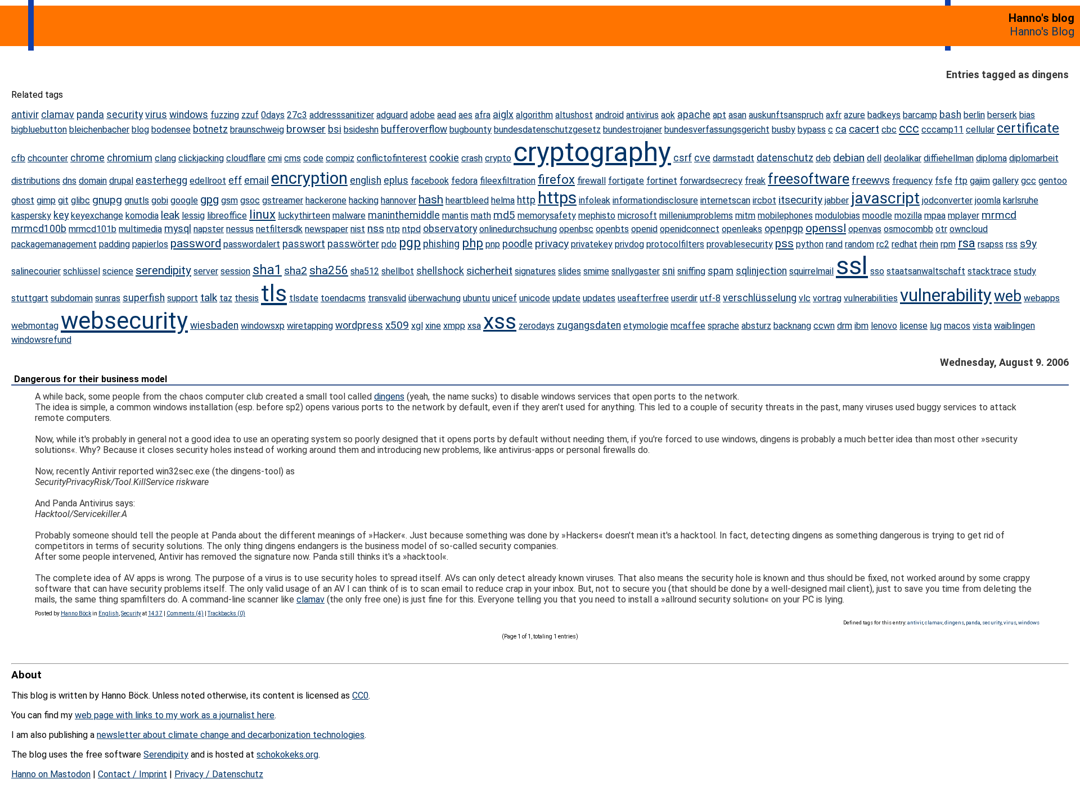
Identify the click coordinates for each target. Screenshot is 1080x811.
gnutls (136, 200)
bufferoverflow (414, 129)
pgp (410, 243)
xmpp (454, 325)
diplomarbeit (1034, 158)
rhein (929, 244)
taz (225, 298)
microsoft (637, 215)
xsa (474, 325)
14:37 (155, 613)
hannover (398, 200)
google (184, 200)
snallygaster (635, 271)
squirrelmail (811, 271)
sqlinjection (761, 271)
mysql (177, 228)
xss (499, 321)
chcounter (48, 158)
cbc (889, 129)
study (1025, 271)
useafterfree (643, 298)
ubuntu (476, 298)
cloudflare (246, 158)
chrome (87, 158)
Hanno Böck (76, 613)
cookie (444, 158)
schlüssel (81, 271)
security (124, 114)
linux (262, 214)
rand (834, 244)
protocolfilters (675, 244)
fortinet (661, 180)
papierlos (150, 244)
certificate (1028, 128)
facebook (430, 180)
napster (209, 229)
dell (874, 158)
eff (235, 180)
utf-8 (710, 298)
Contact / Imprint (132, 774)
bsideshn (361, 129)
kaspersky (31, 215)
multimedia (140, 229)
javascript (885, 198)
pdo (389, 244)
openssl (826, 228)
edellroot (208, 180)
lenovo (884, 325)
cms (292, 158)
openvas (864, 229)
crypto (498, 158)
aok (668, 115)
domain (93, 180)
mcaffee (687, 325)
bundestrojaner (632, 129)
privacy (552, 243)
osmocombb (908, 229)
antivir (25, 114)
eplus (396, 180)
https (557, 197)
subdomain (72, 298)
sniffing (691, 271)
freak (755, 180)
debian (849, 157)
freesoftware (808, 179)
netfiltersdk (279, 229)
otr (941, 229)
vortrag (827, 298)
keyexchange (97, 215)
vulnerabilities (871, 298)
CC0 (360, 695)
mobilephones (785, 215)
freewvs (871, 180)
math (481, 215)
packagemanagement (54, 244)
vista (982, 325)
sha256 (328, 270)
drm (844, 325)
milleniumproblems (696, 215)
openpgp (783, 228)
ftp (961, 180)
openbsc (576, 229)
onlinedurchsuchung (518, 229)
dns (69, 180)
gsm (229, 200)
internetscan (725, 200)
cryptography (592, 152)
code (313, 158)
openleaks (742, 229)
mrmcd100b (38, 228)
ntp (393, 229)
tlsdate (303, 298)
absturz (756, 325)
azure (854, 115)
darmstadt (733, 158)
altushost (574, 115)
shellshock (440, 271)
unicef (504, 298)
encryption (309, 178)
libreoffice (227, 215)
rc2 (882, 244)
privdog (629, 244)
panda (90, 114)
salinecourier (36, 271)
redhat (904, 244)
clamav (57, 114)
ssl (852, 265)
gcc (1028, 180)
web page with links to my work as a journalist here (174, 715)
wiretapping (310, 325)
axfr (834, 115)
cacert (864, 129)
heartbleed (467, 200)
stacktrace (989, 271)
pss (784, 243)
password (195, 243)
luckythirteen (304, 215)
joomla (988, 200)
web (1008, 296)
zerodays (537, 325)
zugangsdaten (589, 325)
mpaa (935, 215)
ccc (909, 128)
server (206, 271)
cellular (980, 129)
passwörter (353, 244)
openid (644, 229)
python (810, 244)
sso (877, 271)
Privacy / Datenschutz (218, 774)
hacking (364, 200)
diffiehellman (949, 158)
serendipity (163, 270)
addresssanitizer (341, 115)
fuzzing (224, 115)
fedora (464, 180)
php (472, 243)
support (182, 298)
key (61, 215)
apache (693, 114)
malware (349, 215)
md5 (504, 215)
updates (599, 298)
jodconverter (947, 200)
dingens (389, 396)
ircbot (764, 200)
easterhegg (161, 180)
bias (1027, 115)
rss (1012, 244)
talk (208, 297)
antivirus (642, 115)
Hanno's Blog (1042, 31)
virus (156, 114)
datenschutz (785, 158)
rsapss (991, 244)
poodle (517, 244)
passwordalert (251, 244)
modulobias (837, 215)
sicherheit (489, 270)
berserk (1002, 115)
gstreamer (282, 200)
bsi (334, 129)
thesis (247, 298)
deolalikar (902, 158)
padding (114, 244)
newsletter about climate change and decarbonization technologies (230, 735)
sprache (723, 325)
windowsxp (263, 325)
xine (433, 325)
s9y (1028, 243)
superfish (144, 297)
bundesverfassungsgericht (717, 129)
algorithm (534, 115)
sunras (107, 298)
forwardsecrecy (711, 180)
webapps (1042, 298)
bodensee (171, 129)
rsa (966, 243)
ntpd (411, 229)
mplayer (963, 215)
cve (702, 158)
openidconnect (689, 229)
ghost (22, 200)
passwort (303, 244)
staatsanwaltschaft (925, 271)
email (256, 180)
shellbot (397, 271)
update (566, 298)
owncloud (969, 229)
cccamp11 (942, 129)
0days (273, 115)
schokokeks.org (287, 754)
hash (430, 199)
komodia (142, 215)
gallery (1005, 180)
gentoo (1052, 180)
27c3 (297, 115)
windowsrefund (41, 339)
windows (188, 114)
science (117, 271)
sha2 (295, 270)
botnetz (210, 129)
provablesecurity (739, 244)
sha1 (267, 270)
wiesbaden (214, 325)
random (859, 244)
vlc (805, 298)
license (913, 325)
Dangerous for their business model (90, 379)
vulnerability (946, 295)
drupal (121, 180)
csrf (682, 158)
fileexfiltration (508, 180)
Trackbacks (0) (226, 613)
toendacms (343, 298)
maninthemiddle (404, 215)
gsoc (250, 200)
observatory (450, 228)
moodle (877, 215)
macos (957, 325)
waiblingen (1014, 325)
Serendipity (165, 754)
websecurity (124, 320)
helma (503, 200)
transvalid (387, 298)
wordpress (359, 325)
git (63, 200)
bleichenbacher (99, 129)
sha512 (364, 271)
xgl (417, 325)
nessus (240, 229)
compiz (340, 158)
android (609, 115)
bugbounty (470, 129)
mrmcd (999, 215)
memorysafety (547, 215)
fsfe (943, 180)
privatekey (592, 244)
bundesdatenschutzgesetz (547, 129)
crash (472, 158)
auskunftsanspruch (786, 115)
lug (936, 325)
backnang (792, 325)
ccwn (824, 325)
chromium (129, 158)
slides (569, 271)
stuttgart (29, 298)
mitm (745, 215)
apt (719, 115)
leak (170, 215)
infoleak (594, 200)
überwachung (434, 298)
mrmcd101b (92, 229)
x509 (397, 325)
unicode (534, 298)
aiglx (503, 114)
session (235, 271)
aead (446, 115)
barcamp (920, 115)
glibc (80, 200)
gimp (46, 200)
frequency (912, 180)
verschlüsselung (759, 297)
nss (375, 228)
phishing (441, 244)
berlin (974, 115)
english (365, 180)
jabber (837, 200)
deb (823, 158)
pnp (492, 244)
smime (596, 271)
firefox (556, 180)
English (108, 613)
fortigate (626, 180)
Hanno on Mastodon (51, 774)
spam (721, 271)
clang (165, 158)
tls (274, 293)
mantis (455, 215)
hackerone (325, 200)
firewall (591, 180)
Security (131, 613)
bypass (812, 129)
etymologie (645, 325)
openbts (612, 229)
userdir (684, 298)
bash (950, 114)
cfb (18, 158)
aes (465, 115)
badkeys (884, 115)
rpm (948, 244)
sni (668, 271)
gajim (980, 180)
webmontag (34, 325)
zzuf (250, 115)
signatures (535, 271)
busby (783, 129)
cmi (275, 158)
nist (357, 229)
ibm (861, 325)
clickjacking (201, 158)
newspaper (326, 229)
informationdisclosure (655, 200)
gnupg (107, 199)
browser (306, 129)
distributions (35, 180)
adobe (422, 115)
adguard (392, 115)
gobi (159, 200)
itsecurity (800, 199)
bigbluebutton (39, 129)
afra (482, 115)
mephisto (596, 215)
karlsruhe (1020, 200)
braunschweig (257, 129)
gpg (209, 199)
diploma (991, 158)
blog (140, 129)
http (526, 200)
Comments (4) (185, 613)
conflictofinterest (392, 158)
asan (737, 115)
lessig (193, 215)
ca (841, 129)
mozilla (908, 215)
